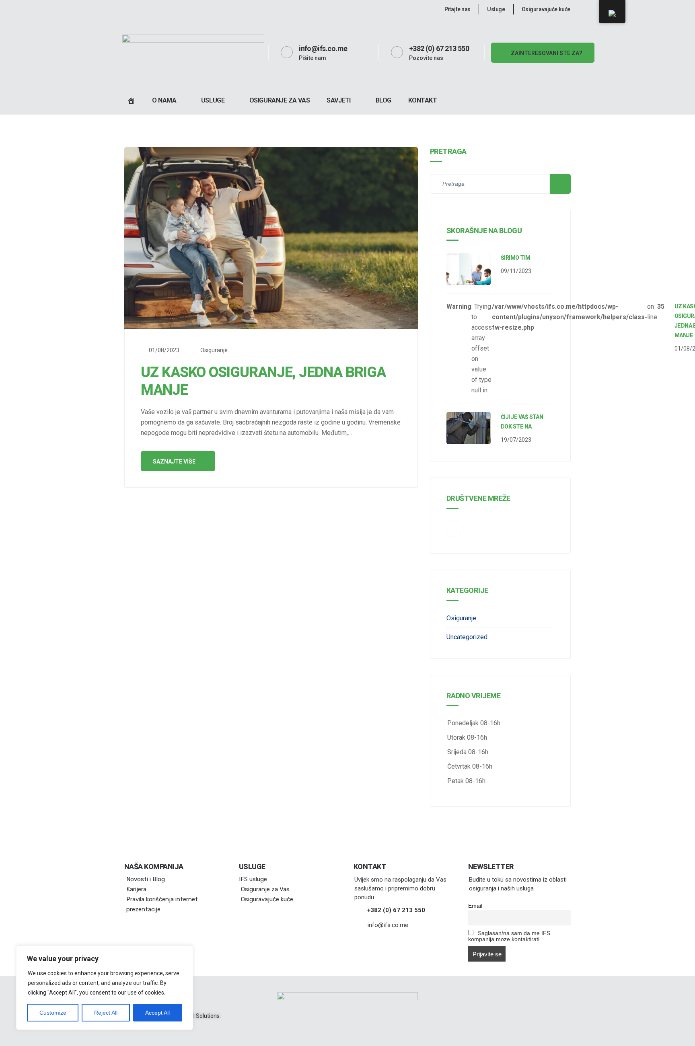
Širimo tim (516, 257)
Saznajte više (175, 461)
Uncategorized (466, 637)
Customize (52, 1012)
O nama (164, 100)
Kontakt (422, 100)
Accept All (157, 1012)
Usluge (212, 100)
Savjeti (339, 100)
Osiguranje (214, 350)
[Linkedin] (126, 9)
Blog (383, 100)
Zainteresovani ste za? (546, 53)
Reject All (105, 1012)
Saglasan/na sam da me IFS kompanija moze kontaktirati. (509, 936)
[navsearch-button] (485, 100)
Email (475, 906)
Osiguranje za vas (279, 100)
